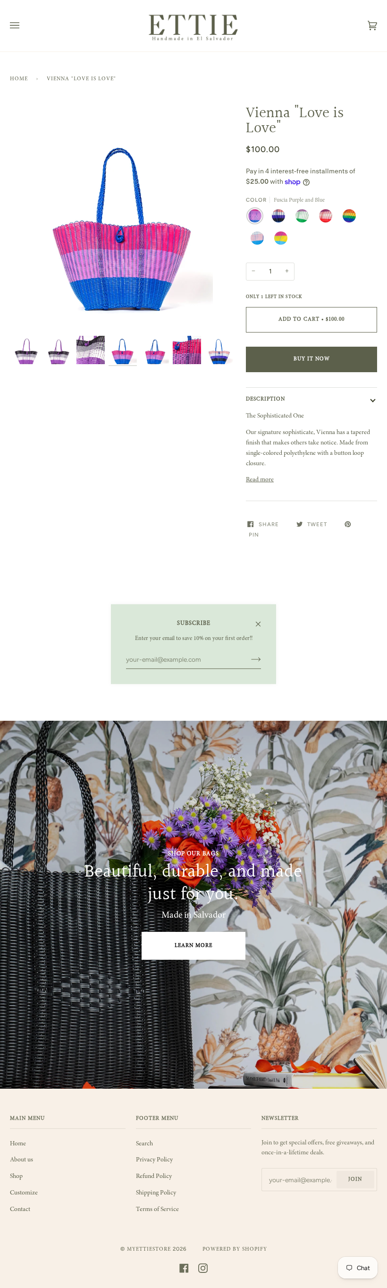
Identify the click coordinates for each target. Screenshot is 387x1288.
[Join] (248, 659)
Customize (24, 1193)
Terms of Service (157, 1209)
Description (265, 399)
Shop (16, 1176)
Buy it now (312, 359)
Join (355, 1179)
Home (19, 79)
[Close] (262, 620)
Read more (260, 480)
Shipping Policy (156, 1193)
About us (21, 1160)
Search (144, 1144)
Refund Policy (154, 1176)
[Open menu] (24, 25)
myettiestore (149, 1249)
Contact (20, 1209)
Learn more (193, 945)
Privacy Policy (154, 1160)
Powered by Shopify (234, 1249)
